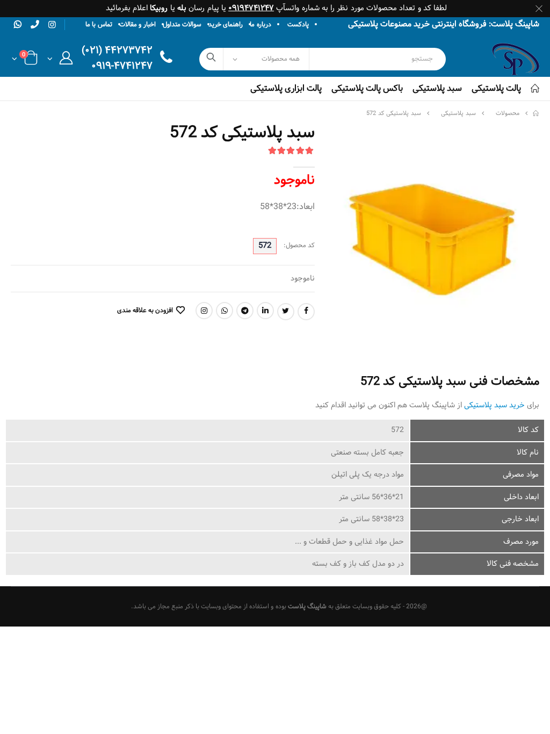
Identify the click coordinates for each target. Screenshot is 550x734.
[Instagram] (204, 310)
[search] (211, 59)
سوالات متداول (182, 25)
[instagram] (52, 25)
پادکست (298, 25)
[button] (60, 61)
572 (264, 246)
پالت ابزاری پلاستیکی (286, 88)
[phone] (35, 24)
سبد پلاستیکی (437, 88)
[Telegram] (245, 310)
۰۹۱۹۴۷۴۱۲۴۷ (251, 8)
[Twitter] (285, 311)
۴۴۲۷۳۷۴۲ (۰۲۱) (117, 51)
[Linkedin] (265, 310)
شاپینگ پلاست (307, 606)
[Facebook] (306, 311)
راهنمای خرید (225, 25)
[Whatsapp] (224, 310)
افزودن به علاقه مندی (144, 310)
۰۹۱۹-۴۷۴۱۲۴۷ (122, 67)
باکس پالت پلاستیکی (367, 88)
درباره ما (260, 25)
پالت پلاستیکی (496, 88)
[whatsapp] (18, 24)
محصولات (507, 114)
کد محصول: (299, 245)
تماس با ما (98, 25)
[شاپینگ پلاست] (536, 113)
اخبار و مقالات (137, 25)
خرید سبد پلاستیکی (494, 405)
